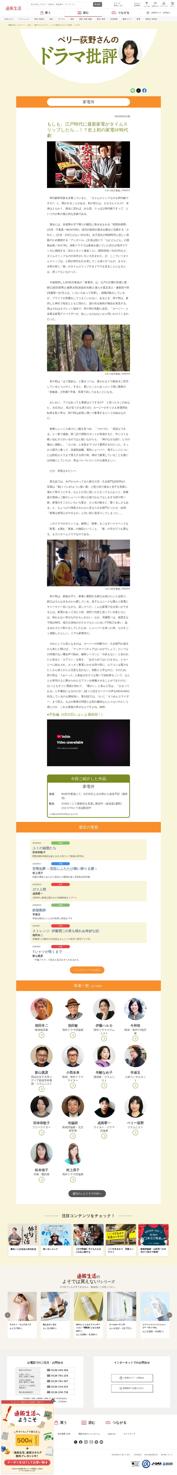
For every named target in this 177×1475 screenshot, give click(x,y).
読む (86, 12)
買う (48, 12)
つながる (124, 12)
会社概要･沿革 (64, 1434)
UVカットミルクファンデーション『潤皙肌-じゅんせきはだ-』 (55, 1327)
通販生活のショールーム (89, 1434)
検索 (98, 4)
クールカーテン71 (84, 1324)
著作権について (167, 1455)
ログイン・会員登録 (138, 4)
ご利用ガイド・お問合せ (160, 13)
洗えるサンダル (16, 1324)
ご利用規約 (137, 1455)
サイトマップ (129, 1434)
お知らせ (111, 1434)
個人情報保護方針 (151, 1455)
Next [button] (169, 1315)
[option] (22, 1315)
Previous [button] (7, 1315)
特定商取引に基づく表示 (121, 1455)
